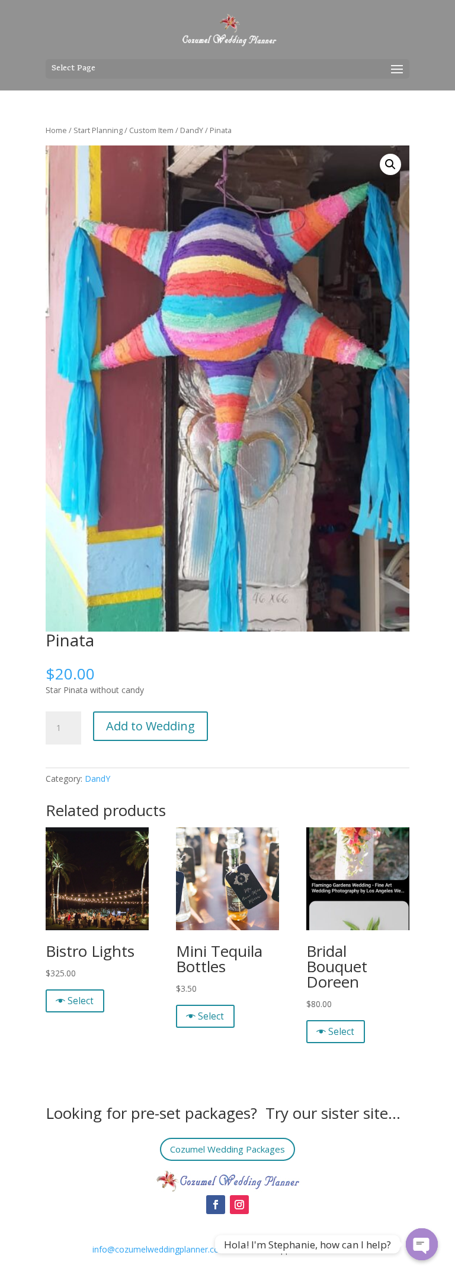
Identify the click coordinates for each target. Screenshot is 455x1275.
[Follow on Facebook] (215, 1204)
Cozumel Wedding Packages (227, 1149)
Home (56, 130)
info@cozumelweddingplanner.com (159, 1249)
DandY (191, 130)
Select (81, 1001)
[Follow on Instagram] (239, 1204)
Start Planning (98, 130)
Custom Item (151, 130)
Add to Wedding (150, 726)
